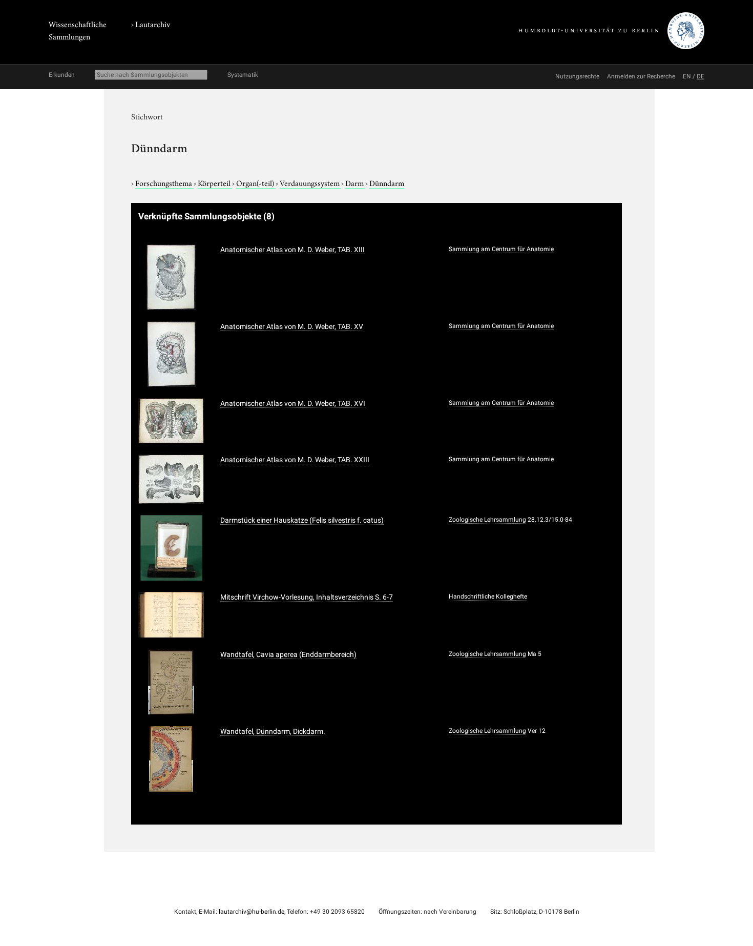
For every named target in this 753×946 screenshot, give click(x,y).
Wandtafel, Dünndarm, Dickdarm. (272, 731)
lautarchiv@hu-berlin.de (251, 911)
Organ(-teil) (256, 182)
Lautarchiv (152, 23)
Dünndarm (386, 182)
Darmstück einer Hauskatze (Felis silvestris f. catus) (302, 520)
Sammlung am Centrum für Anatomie (501, 249)
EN (687, 76)
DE (700, 76)
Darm (355, 182)
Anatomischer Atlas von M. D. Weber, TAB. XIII (292, 249)
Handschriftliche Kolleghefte (488, 596)
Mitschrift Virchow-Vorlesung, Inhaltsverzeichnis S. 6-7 (306, 597)
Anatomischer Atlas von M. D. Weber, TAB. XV (291, 326)
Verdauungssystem (310, 182)
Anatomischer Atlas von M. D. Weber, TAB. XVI (292, 403)
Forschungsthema (164, 182)
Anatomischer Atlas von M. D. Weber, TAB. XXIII (294, 460)
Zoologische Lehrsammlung (487, 519)
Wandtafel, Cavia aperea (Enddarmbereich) (288, 654)
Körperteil (215, 182)
